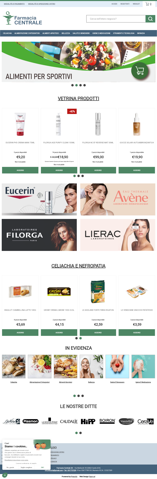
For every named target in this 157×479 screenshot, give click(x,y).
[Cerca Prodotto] (150, 18)
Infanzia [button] (141, 33)
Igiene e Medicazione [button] (101, 33)
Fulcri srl (92, 477)
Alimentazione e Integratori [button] (27, 33)
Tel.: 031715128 (70, 470)
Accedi (114, 4)
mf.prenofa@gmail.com (54, 470)
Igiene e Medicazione (143, 382)
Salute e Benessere (117, 382)
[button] (72, 85)
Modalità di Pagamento (14, 4)
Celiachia (13, 382)
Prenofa (74, 477)
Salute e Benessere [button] (81, 33)
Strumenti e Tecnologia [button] (123, 33)
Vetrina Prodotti (78, 98)
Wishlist (136, 4)
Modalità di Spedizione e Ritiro (41, 4)
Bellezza (91, 382)
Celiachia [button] (7, 33)
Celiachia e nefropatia (78, 265)
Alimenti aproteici (51, 33)
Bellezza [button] (66, 33)
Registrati (125, 4)
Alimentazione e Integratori (40, 382)
